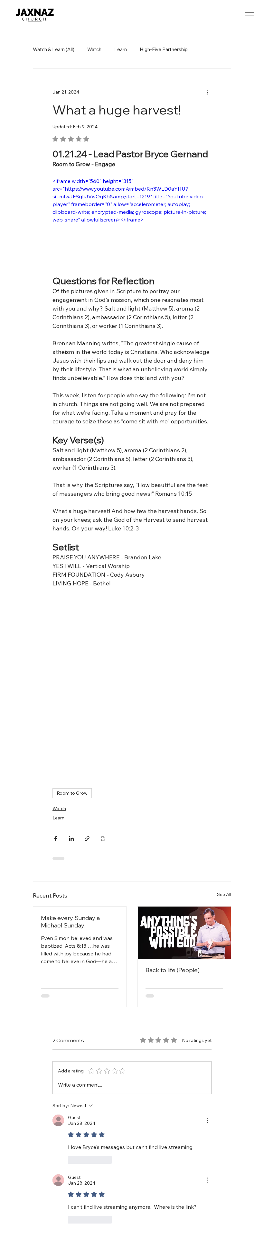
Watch (94, 49)
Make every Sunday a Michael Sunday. (70, 901)
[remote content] (132, 673)
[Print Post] (89, 827)
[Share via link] (74, 827)
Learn (120, 49)
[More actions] (221, 83)
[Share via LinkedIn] (58, 827)
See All (218, 874)
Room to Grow (58, 782)
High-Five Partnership (164, 49)
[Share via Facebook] (42, 827)
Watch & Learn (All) (53, 49)
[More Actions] (221, 1091)
